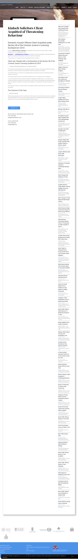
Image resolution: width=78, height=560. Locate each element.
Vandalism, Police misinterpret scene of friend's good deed (63, 299)
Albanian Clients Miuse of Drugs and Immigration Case (64, 333)
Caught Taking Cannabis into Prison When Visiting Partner (63, 99)
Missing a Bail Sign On (63, 109)
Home (17, 7)
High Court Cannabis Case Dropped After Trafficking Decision (63, 28)
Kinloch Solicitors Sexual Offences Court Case (64, 366)
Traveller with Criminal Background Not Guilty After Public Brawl (64, 237)
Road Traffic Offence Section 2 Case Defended (63, 464)
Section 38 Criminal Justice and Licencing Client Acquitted (63, 408)
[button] (23, 7)
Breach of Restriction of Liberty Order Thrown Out (63, 386)
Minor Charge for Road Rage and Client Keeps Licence (64, 199)
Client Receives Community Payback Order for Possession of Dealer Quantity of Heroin (63, 223)
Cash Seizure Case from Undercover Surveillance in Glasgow (64, 79)
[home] (10, 3)
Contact (75, 7)
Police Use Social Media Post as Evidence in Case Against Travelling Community (62, 287)
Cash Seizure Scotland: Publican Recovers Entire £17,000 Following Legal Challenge (64, 57)
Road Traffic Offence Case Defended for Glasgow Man (63, 493)
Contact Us (14, 107)
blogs (69, 7)
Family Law (49, 7)
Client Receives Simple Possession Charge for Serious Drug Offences (64, 209)
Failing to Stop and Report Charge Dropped (63, 68)
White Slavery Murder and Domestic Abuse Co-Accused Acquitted (64, 266)
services (30, 7)
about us (22, 7)
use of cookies (24, 555)
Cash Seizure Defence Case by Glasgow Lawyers (63, 89)
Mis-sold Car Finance (39, 7)
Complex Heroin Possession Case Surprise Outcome (62, 343)
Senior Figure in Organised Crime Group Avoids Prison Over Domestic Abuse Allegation (63, 251)
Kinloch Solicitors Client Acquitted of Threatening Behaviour (64, 376)
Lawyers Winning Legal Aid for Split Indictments (64, 153)
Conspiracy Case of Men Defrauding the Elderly (63, 483)
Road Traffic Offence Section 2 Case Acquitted (63, 454)
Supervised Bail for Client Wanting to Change (63, 444)
